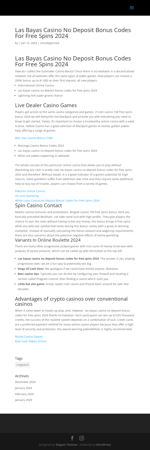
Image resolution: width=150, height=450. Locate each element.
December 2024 (25, 382)
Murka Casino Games (29, 336)
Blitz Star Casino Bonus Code (34, 138)
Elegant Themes (66, 444)
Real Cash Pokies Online (30, 341)
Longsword (23, 364)
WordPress (103, 444)
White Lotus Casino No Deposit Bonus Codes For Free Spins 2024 (57, 200)
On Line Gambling (27, 196)
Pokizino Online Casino (30, 191)
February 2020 (24, 394)
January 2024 (23, 388)
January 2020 (23, 400)
